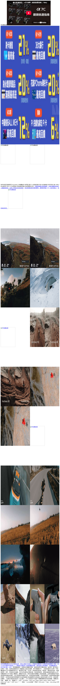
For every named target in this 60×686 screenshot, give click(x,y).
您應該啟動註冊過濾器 (41, 186)
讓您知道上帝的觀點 (42, 665)
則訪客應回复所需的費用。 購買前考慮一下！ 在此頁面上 (41, 188)
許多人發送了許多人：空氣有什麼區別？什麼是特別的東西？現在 (38, 664)
